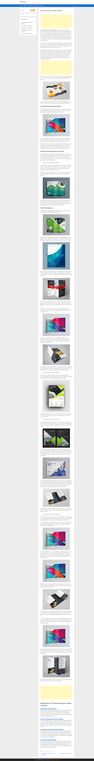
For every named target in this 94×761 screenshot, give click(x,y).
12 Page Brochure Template (26, 33)
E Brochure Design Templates (48, 739)
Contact (25, 5)
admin (50, 12)
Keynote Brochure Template (26, 27)
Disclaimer (30, 5)
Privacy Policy (35, 5)
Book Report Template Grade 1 (48, 708)
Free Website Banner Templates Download (51, 729)
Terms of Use (41, 5)
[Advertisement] (56, 21)
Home (21, 5)
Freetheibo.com (23, 1)
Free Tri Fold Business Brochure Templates (51, 719)
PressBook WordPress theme (54, 759)
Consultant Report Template (26, 25)
